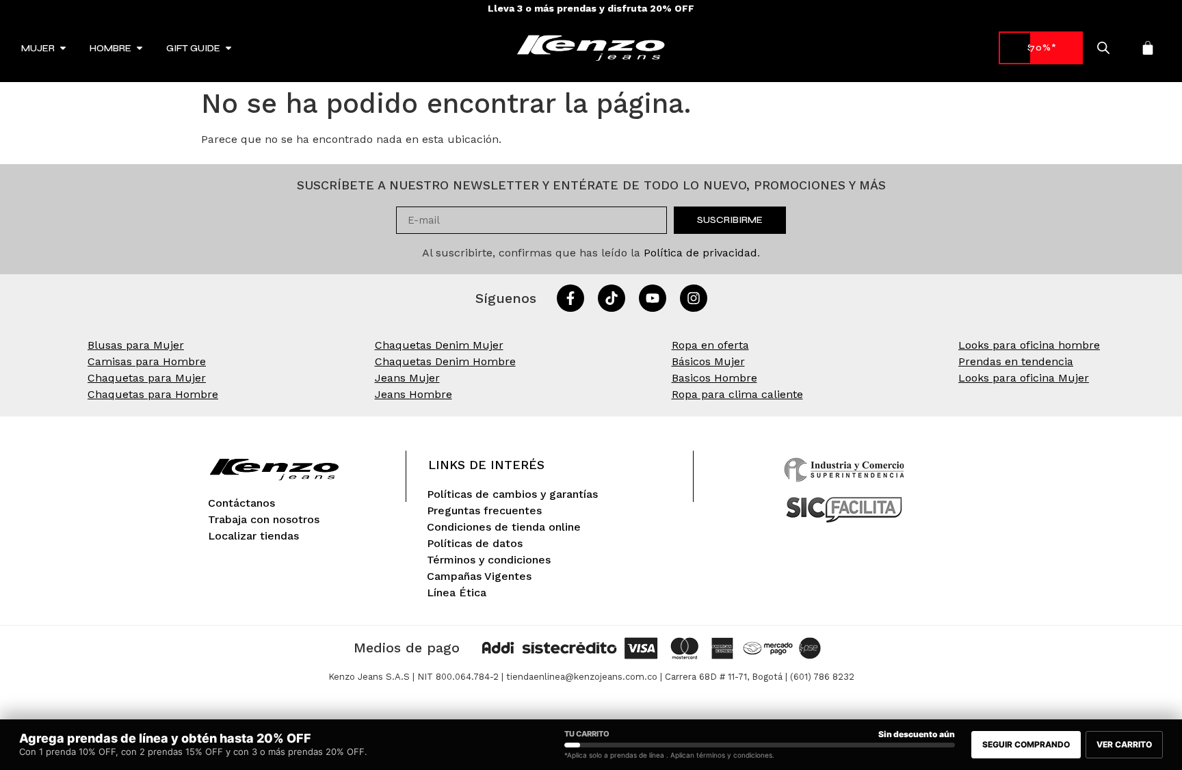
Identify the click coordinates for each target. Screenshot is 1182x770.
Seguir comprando (1026, 744)
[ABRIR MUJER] (63, 48)
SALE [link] (1040, 47)
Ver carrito (1124, 744)
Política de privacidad (700, 252)
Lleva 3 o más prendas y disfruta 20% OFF (591, 8)
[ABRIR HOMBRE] (139, 48)
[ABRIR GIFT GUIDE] (228, 48)
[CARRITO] (1148, 48)
